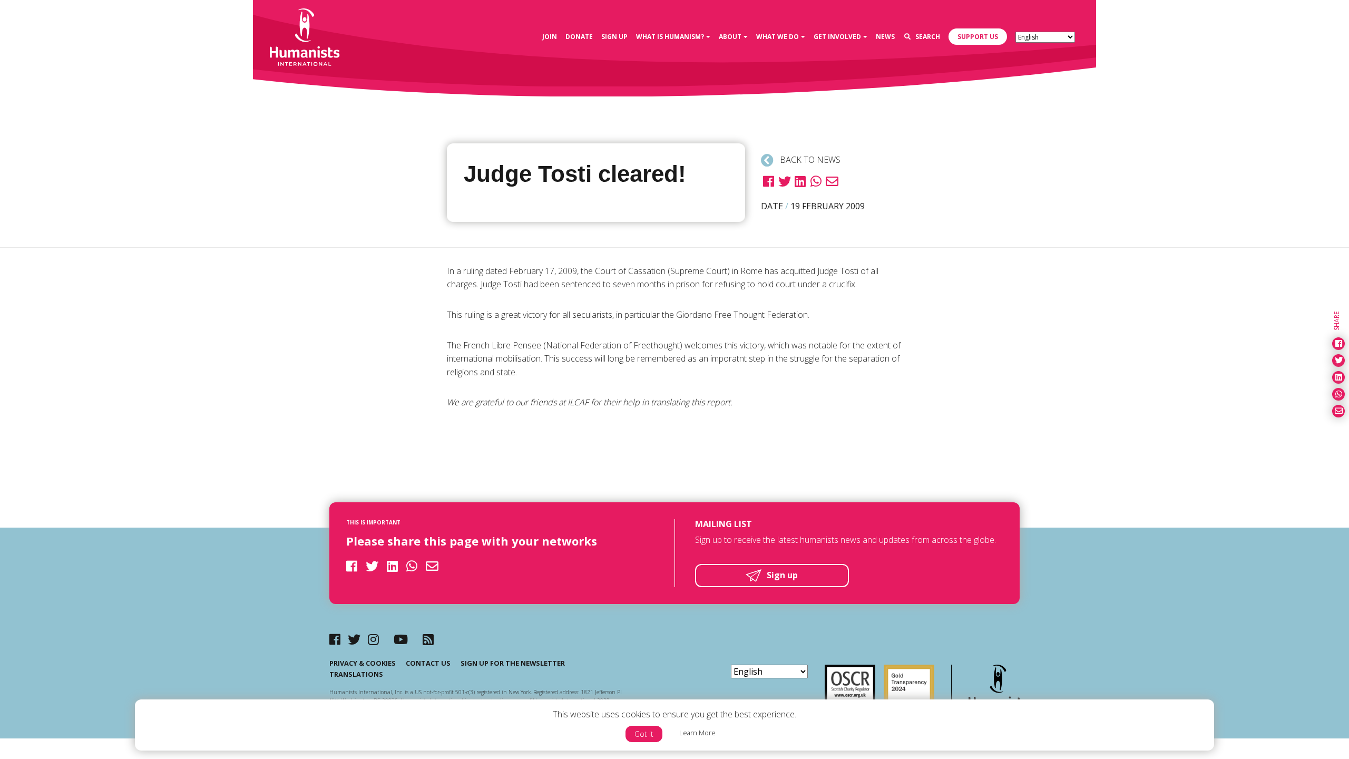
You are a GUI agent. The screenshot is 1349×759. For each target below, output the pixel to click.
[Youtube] (401, 639)
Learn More (697, 732)
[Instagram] (373, 639)
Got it (643, 734)
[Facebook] (334, 639)
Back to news (809, 160)
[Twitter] (354, 639)
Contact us (428, 663)
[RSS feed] (428, 639)
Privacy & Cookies (362, 663)
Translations (356, 674)
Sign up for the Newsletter (513, 663)
